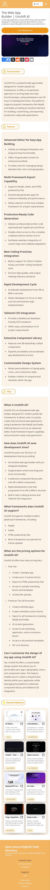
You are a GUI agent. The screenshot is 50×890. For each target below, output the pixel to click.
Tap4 (25, 876)
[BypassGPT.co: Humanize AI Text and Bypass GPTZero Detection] (14, 778)
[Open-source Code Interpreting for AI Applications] (35, 746)
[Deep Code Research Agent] (35, 809)
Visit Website (24, 30)
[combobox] (38, 4)
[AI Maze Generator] (14, 715)
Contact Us (25, 886)
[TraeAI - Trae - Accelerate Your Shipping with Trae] (14, 746)
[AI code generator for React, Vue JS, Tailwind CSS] (35, 778)
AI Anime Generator (25, 864)
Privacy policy (25, 880)
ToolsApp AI (25, 867)
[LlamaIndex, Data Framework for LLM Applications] (35, 715)
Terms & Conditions (25, 883)
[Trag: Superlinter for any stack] (14, 809)
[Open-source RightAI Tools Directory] (5, 4)
